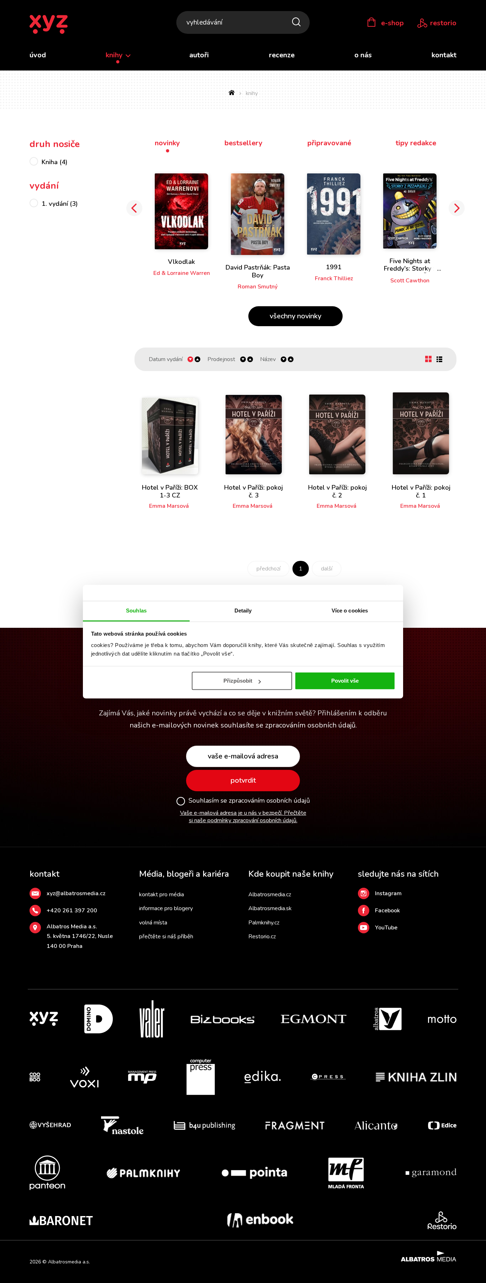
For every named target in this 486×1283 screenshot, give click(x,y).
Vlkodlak (181, 261)
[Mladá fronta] (346, 1173)
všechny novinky (295, 316)
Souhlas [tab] (136, 610)
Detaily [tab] (243, 610)
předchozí (268, 569)
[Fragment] (295, 1125)
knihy (115, 55)
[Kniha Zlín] (416, 1077)
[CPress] (328, 1077)
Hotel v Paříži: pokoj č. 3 (253, 491)
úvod (38, 55)
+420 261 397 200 (72, 910)
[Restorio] (442, 1220)
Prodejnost (221, 359)
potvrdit (243, 780)
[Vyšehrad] (50, 1125)
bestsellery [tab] (243, 143)
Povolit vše (345, 681)
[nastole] (122, 1125)
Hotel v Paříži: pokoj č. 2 (337, 491)
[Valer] (152, 1019)
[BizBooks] (222, 1019)
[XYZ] (44, 1019)
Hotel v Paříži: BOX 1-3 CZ (170, 491)
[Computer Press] (201, 1077)
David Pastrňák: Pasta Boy (258, 271)
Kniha (55, 162)
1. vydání (60, 204)
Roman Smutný (258, 287)
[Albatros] (387, 1019)
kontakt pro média (161, 894)
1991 (334, 267)
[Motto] (442, 1019)
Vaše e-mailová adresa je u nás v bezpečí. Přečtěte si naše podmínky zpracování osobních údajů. (243, 816)
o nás (363, 55)
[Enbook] (260, 1220)
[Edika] (262, 1077)
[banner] (49, 25)
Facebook (387, 910)
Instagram (388, 893)
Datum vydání (166, 359)
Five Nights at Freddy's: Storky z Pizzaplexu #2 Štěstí (410, 269)
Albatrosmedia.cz (269, 894)
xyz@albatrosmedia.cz (76, 893)
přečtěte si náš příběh (166, 936)
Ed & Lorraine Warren (181, 273)
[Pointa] (254, 1173)
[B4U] (204, 1125)
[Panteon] (47, 1173)
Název (268, 359)
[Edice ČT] (442, 1125)
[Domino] (98, 1019)
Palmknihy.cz (263, 923)
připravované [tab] (329, 143)
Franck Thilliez (334, 278)
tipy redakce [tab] (416, 143)
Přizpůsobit (237, 681)
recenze (282, 55)
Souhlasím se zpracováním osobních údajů (249, 801)
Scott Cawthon (409, 281)
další (326, 569)
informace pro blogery (166, 908)
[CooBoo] (35, 1077)
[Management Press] (142, 1077)
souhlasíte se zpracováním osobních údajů (288, 725)
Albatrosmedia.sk (270, 908)
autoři (199, 55)
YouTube (386, 928)
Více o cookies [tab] (350, 610)
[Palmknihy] (143, 1173)
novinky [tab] (167, 143)
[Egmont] (313, 1019)
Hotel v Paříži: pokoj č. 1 (421, 491)
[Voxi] (84, 1077)
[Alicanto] (376, 1125)
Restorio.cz (262, 936)
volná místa (153, 923)
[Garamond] (431, 1173)
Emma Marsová (169, 506)
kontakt (444, 55)
